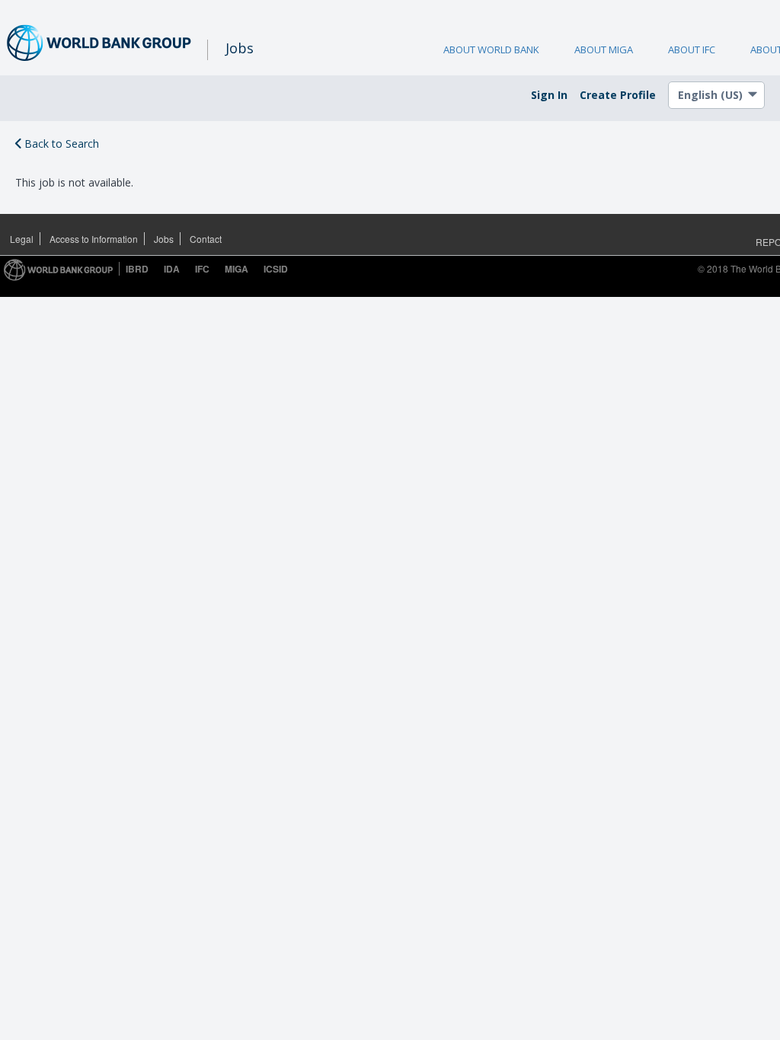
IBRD (137, 269)
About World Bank (491, 49)
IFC (202, 269)
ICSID (276, 269)
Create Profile (618, 95)
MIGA (236, 269)
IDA (172, 269)
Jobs (164, 238)
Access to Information (94, 238)
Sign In (549, 95)
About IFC (691, 49)
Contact (206, 238)
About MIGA (603, 49)
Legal (22, 238)
